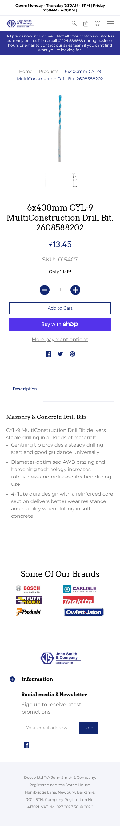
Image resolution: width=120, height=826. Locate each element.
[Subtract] (45, 290)
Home (25, 71)
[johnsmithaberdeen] (20, 23)
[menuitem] (74, 23)
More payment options (60, 339)
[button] (74, 23)
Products (48, 71)
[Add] (75, 290)
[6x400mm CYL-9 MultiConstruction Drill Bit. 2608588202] (46, 180)
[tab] (24, 389)
